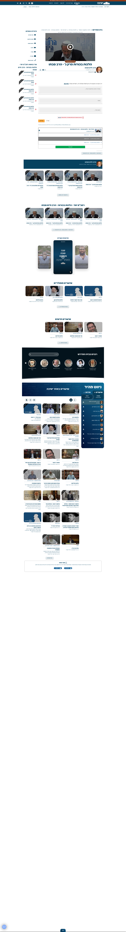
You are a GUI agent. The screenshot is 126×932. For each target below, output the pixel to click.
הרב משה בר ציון (59, 337)
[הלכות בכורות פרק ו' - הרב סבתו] (28, 75)
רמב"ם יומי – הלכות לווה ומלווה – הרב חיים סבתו (35, 182)
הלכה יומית (79, 297)
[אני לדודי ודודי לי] (51, 521)
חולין (78, 545)
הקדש (25, 7)
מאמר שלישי (57, 480)
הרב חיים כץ (80, 337)
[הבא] (90, 257)
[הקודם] (35, 257)
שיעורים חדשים (63, 319)
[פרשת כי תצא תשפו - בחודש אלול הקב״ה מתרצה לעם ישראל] (70, 500)
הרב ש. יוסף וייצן (56, 554)
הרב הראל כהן (38, 487)
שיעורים (98, 392)
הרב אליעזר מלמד (59, 301)
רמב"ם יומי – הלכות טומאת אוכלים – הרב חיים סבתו (74, 182)
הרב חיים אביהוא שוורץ (55, 487)
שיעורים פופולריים (63, 283)
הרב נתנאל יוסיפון (98, 337)
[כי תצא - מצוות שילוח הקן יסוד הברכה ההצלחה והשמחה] (32, 459)
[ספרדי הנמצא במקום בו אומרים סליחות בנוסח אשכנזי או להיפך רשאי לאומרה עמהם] (70, 522)
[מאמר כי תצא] (93, 331)
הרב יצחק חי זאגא (56, 508)
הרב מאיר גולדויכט (37, 465)
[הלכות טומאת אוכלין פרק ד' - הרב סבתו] (74, 181)
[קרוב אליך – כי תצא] (32, 413)
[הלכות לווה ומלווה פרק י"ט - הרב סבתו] (35, 181)
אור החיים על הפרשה (77, 333)
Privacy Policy (58, 124)
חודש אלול (57, 523)
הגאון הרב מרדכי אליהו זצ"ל (37, 301)
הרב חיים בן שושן (75, 467)
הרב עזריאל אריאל (98, 301)
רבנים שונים (38, 420)
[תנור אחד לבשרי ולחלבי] (74, 295)
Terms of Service (65, 124)
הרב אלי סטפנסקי (75, 550)
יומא (40, 501)
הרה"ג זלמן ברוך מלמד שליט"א (72, 445)
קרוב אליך (38, 414)
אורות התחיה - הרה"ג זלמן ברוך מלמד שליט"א (71, 436)
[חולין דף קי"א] (70, 544)
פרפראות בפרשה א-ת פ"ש (35, 523)
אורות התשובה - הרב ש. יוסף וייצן (52, 545)
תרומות (51, 3)
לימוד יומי (106, 7)
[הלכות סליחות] (35, 295)
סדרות (87, 392)
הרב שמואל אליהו (75, 507)
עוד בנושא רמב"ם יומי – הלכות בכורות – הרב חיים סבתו (27, 67)
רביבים (58, 435)
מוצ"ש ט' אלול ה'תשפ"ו (97, 7)
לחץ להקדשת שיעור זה (70, 61)
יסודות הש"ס (57, 414)
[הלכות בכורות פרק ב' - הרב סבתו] (28, 101)
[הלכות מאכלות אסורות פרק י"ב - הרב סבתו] (54, 181)
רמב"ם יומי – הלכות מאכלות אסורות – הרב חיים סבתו (55, 182)
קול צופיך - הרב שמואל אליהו (72, 501)
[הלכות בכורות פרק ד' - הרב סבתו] (28, 92)
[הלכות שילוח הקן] (54, 295)
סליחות (41, 297)
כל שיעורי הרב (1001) (63, 195)
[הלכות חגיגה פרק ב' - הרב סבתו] (93, 180)
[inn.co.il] (32, 3)
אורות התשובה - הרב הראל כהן (34, 480)
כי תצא (100, 297)
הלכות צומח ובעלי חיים (58, 297)
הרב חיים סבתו (31, 75)
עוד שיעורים (49, 558)
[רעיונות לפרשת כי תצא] (93, 295)
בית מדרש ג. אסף (78, 301)
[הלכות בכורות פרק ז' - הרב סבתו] (28, 84)
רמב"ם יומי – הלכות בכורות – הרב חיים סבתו (92, 153)
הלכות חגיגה (99, 182)
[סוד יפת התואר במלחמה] (74, 331)
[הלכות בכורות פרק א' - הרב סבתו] (28, 109)
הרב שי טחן (76, 529)
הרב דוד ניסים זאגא (56, 421)
